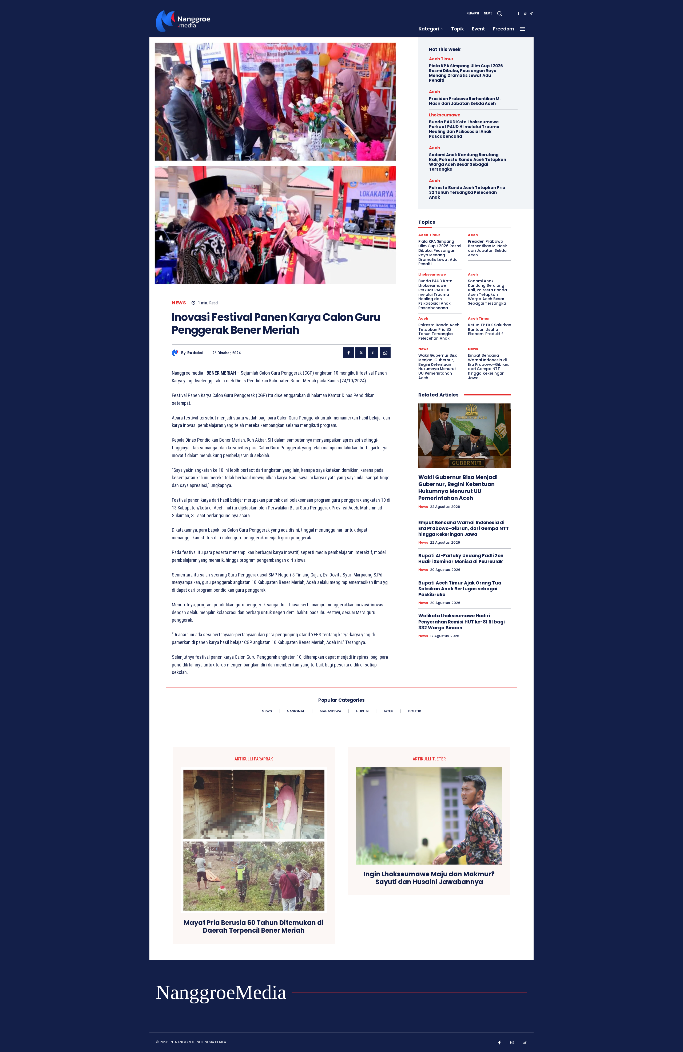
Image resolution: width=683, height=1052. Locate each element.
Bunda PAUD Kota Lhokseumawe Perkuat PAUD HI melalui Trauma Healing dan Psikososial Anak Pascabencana (464, 129)
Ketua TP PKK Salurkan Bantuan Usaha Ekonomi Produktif (489, 329)
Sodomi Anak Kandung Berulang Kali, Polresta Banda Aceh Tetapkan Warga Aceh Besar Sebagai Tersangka (467, 162)
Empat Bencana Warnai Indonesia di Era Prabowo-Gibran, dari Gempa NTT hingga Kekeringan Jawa (488, 366)
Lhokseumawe (444, 115)
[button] (499, 13)
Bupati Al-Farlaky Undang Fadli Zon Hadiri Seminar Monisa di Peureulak (460, 558)
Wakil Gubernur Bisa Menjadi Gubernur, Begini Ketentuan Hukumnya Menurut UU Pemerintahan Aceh (438, 366)
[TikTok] (531, 13)
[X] (360, 352)
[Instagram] (525, 13)
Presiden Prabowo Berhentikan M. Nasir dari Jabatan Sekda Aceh (465, 101)
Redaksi (195, 353)
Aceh (434, 92)
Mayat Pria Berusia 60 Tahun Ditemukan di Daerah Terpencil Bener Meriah (254, 927)
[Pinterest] (373, 352)
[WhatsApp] (385, 352)
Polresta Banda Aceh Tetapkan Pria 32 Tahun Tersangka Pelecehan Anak (467, 192)
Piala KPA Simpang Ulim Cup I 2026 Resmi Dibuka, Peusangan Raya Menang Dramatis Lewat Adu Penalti (466, 73)
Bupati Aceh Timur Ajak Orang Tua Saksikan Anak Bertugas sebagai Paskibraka (459, 589)
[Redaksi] (176, 353)
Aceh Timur (441, 59)
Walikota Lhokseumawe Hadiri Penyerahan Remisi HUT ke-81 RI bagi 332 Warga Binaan (461, 622)
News (179, 303)
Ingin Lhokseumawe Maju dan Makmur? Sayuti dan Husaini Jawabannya (429, 878)
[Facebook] (518, 13)
